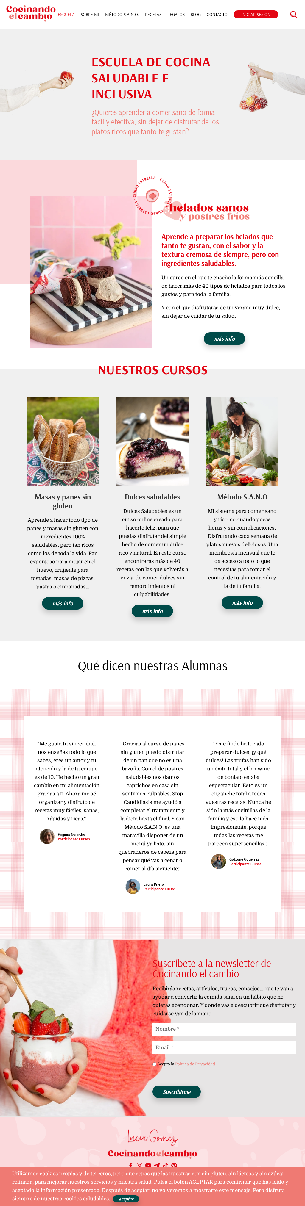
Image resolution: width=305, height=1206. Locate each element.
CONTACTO (217, 14)
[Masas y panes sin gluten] (63, 442)
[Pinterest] (174, 1166)
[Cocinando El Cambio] (152, 1155)
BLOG (196, 14)
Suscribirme (176, 1091)
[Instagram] (139, 1166)
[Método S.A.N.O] (242, 442)
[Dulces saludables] (152, 442)
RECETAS (153, 14)
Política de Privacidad (195, 1064)
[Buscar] (294, 14)
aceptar (126, 1199)
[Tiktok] (165, 1166)
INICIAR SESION (255, 14)
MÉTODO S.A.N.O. (122, 14)
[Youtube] (148, 1166)
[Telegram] (157, 1166)
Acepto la (186, 1064)
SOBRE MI (90, 14)
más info (224, 338)
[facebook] (131, 1166)
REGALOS (176, 14)
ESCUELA (66, 14)
